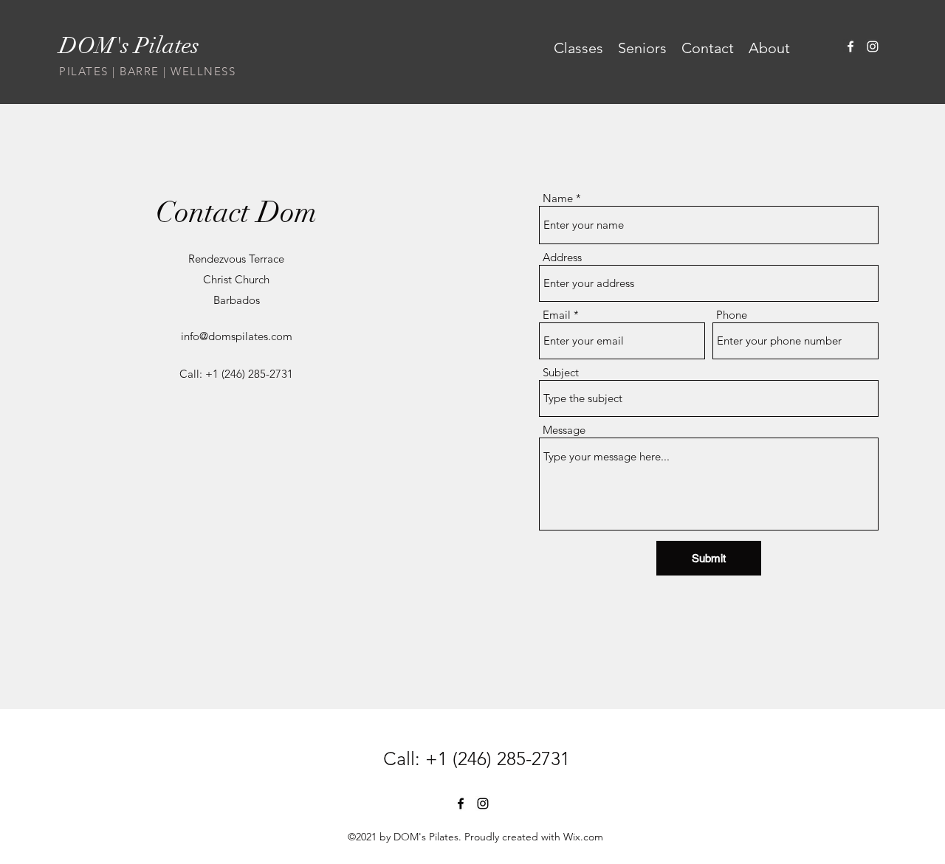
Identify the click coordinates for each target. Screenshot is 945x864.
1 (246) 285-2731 (504, 758)
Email (557, 314)
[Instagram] (872, 46)
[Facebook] (850, 46)
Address (562, 257)
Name (558, 198)
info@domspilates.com (236, 336)
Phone (731, 314)
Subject (561, 372)
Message (564, 429)
